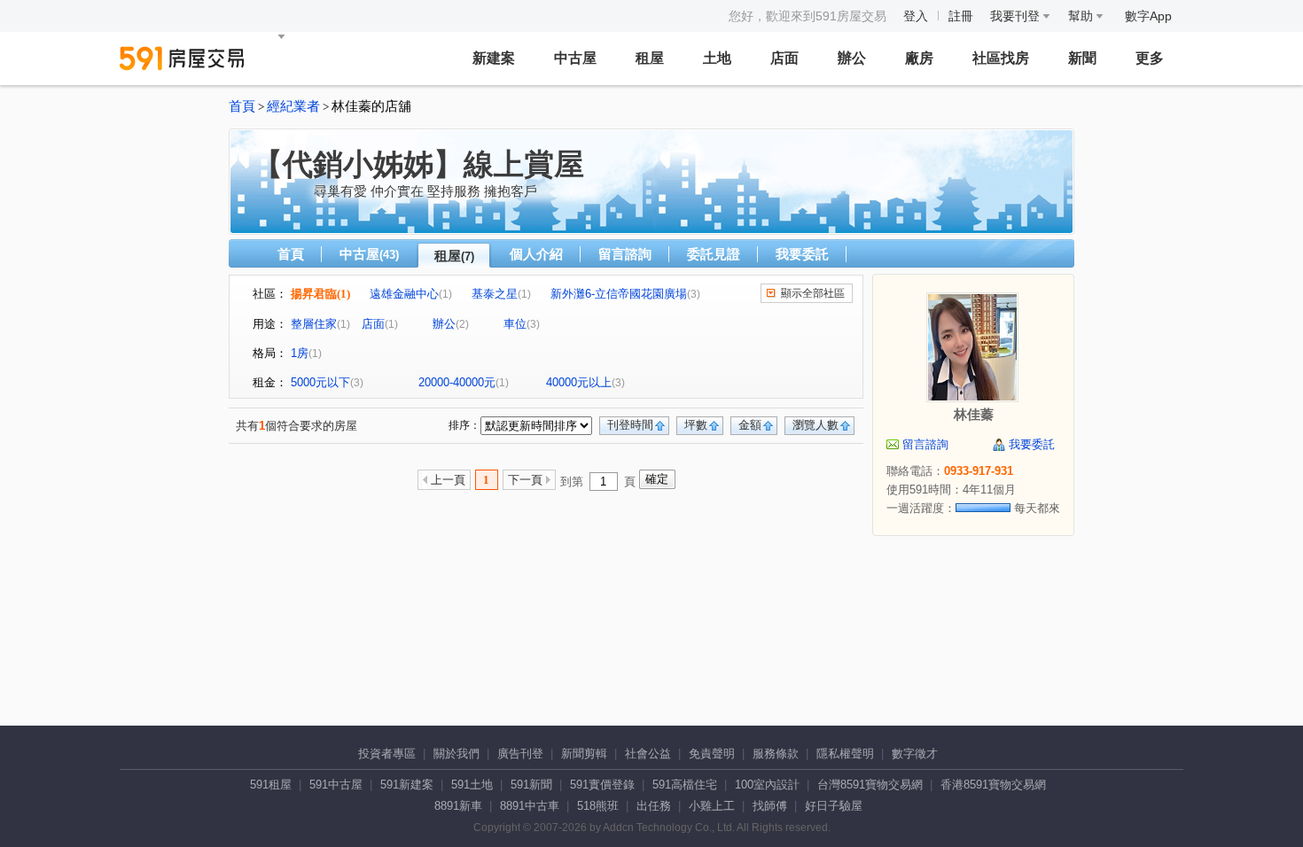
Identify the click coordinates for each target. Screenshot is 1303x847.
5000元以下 (320, 382)
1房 (299, 353)
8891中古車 (529, 805)
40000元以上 (579, 382)
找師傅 (770, 805)
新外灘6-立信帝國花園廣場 (618, 293)
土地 (717, 58)
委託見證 (713, 253)
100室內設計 (767, 784)
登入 (915, 16)
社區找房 (1000, 58)
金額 (749, 424)
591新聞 (531, 784)
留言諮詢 (625, 253)
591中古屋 (336, 784)
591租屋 (271, 784)
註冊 (960, 16)
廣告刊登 (520, 753)
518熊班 (598, 805)
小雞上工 (712, 805)
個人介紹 (536, 253)
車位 (515, 323)
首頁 (242, 106)
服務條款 (776, 753)
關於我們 (456, 753)
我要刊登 (1016, 16)
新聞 (1082, 58)
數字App (1148, 16)
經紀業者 (293, 106)
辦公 (852, 58)
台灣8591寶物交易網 (870, 784)
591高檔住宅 (684, 784)
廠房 (919, 58)
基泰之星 (495, 293)
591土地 (472, 784)
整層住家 (314, 323)
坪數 (695, 424)
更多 (1149, 58)
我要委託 (802, 253)
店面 (784, 58)
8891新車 (458, 805)
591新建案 (406, 784)
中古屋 (575, 58)
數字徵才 (915, 753)
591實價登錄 (602, 784)
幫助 (1082, 16)
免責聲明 (712, 753)
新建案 (493, 58)
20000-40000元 (456, 382)
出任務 (653, 805)
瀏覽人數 (815, 424)
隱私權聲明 (845, 753)
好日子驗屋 (833, 805)
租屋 (650, 58)
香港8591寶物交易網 (993, 784)
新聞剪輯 (584, 753)
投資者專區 (387, 753)
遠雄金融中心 (404, 293)
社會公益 (648, 753)
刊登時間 (630, 424)
